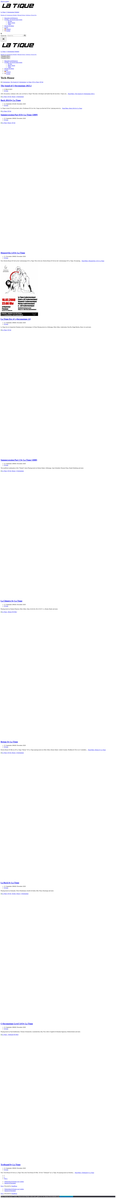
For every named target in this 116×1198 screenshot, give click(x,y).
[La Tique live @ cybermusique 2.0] (19, 315)
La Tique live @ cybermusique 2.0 (15, 319)
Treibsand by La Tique (11, 1164)
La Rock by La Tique (10, 883)
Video (9, 24)
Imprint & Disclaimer (10, 1183)
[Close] (3, 39)
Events (6, 27)
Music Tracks (11, 22)
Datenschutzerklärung (67, 1196)
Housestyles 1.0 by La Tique (13, 253)
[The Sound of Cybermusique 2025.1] (22, 82)
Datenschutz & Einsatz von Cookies (14, 1181)
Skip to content (5, 1)
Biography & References (11, 18)
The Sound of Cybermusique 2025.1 (16, 86)
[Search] (1, 33)
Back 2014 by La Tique (11, 100)
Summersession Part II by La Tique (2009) (19, 115)
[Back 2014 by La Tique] (12, 96)
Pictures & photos (9, 26)
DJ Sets (10, 21)
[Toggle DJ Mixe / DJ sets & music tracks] (30, 62)
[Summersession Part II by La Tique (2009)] (6, 111)
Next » (6, 1178)
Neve (2, 1186)
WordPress (14, 1186)
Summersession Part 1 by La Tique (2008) (19, 460)
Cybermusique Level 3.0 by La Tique (17, 1024)
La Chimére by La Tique (11, 601)
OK (60, 1196)
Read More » (81, 93)
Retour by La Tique (9, 742)
